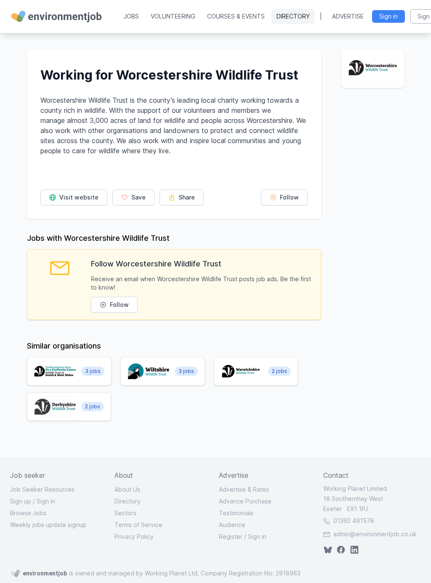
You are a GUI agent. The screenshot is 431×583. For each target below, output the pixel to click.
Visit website (78, 197)
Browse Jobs (28, 512)
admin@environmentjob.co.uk (375, 534)
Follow (288, 197)
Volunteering (173, 16)
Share (186, 197)
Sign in (46, 501)
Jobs (131, 16)
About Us (127, 489)
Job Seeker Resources (42, 489)
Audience (232, 524)
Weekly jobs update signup (48, 524)
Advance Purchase (245, 501)
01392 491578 (353, 520)
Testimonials (236, 512)
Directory (293, 16)
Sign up (20, 501)
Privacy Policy (134, 536)
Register (230, 536)
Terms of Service (138, 524)
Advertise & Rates (244, 489)
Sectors (125, 512)
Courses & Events (236, 16)
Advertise (348, 16)
